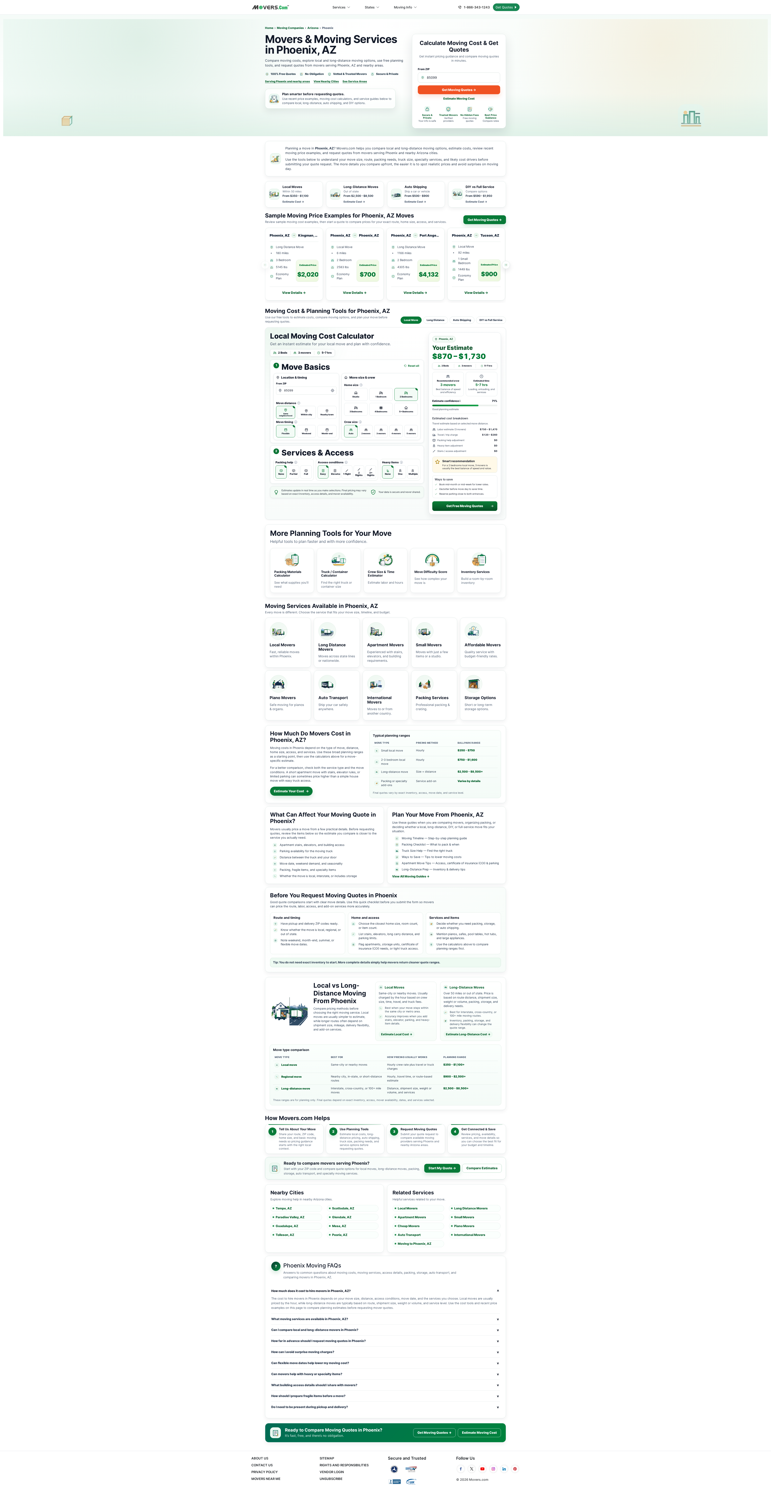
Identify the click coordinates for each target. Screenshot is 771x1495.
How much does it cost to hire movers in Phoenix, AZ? (385, 1291)
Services (339, 7)
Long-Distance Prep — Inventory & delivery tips (433, 869)
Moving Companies (290, 28)
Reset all (413, 365)
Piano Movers (464, 1226)
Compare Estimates (482, 1168)
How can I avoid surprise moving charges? (385, 1352)
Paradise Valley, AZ (290, 1217)
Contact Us (262, 1465)
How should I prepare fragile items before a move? (385, 1396)
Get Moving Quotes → (459, 90)
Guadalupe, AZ (287, 1226)
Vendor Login (332, 1472)
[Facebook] (460, 1469)
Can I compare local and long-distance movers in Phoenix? (385, 1330)
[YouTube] (482, 1469)
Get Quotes (505, 7)
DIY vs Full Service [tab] (491, 320)
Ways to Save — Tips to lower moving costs (432, 857)
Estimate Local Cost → (396, 1034)
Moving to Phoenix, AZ (414, 1244)
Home (269, 28)
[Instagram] (493, 1469)
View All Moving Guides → (410, 876)
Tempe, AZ (284, 1208)
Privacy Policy (264, 1472)
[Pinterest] (515, 1469)
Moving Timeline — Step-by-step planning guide (434, 838)
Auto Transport (409, 1235)
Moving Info (403, 7)
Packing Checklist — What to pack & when (430, 844)
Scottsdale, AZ (343, 1208)
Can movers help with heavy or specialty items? (385, 1374)
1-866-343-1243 (476, 7)
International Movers (469, 1235)
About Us (259, 1458)
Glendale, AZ (341, 1217)
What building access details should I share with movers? (385, 1385)
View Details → (294, 293)
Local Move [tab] (411, 320)
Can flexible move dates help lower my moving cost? (385, 1363)
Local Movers (408, 1208)
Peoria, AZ (339, 1235)
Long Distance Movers (471, 1208)
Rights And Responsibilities (344, 1465)
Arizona (312, 28)
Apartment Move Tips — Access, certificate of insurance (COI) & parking (450, 863)
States (370, 7)
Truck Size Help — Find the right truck (427, 850)
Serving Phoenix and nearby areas (287, 81)
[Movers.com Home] (270, 7)
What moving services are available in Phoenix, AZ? (385, 1319)
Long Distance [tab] (436, 320)
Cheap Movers (409, 1226)
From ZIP (424, 69)
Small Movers (464, 1217)
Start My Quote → (442, 1168)
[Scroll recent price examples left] (265, 265)
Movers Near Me (265, 1479)
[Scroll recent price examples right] (506, 265)
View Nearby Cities (326, 81)
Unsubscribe (331, 1479)
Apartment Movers (412, 1217)
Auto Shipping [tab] (462, 320)
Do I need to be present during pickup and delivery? (385, 1407)
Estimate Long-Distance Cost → (468, 1034)
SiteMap (327, 1458)
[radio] (285, 412)
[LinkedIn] (504, 1469)
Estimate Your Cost (291, 791)
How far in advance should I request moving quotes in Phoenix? (385, 1341)
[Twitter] (471, 1469)
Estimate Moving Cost (459, 98)
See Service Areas (355, 81)
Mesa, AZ (339, 1226)
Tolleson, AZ (285, 1235)
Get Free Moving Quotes (464, 506)
